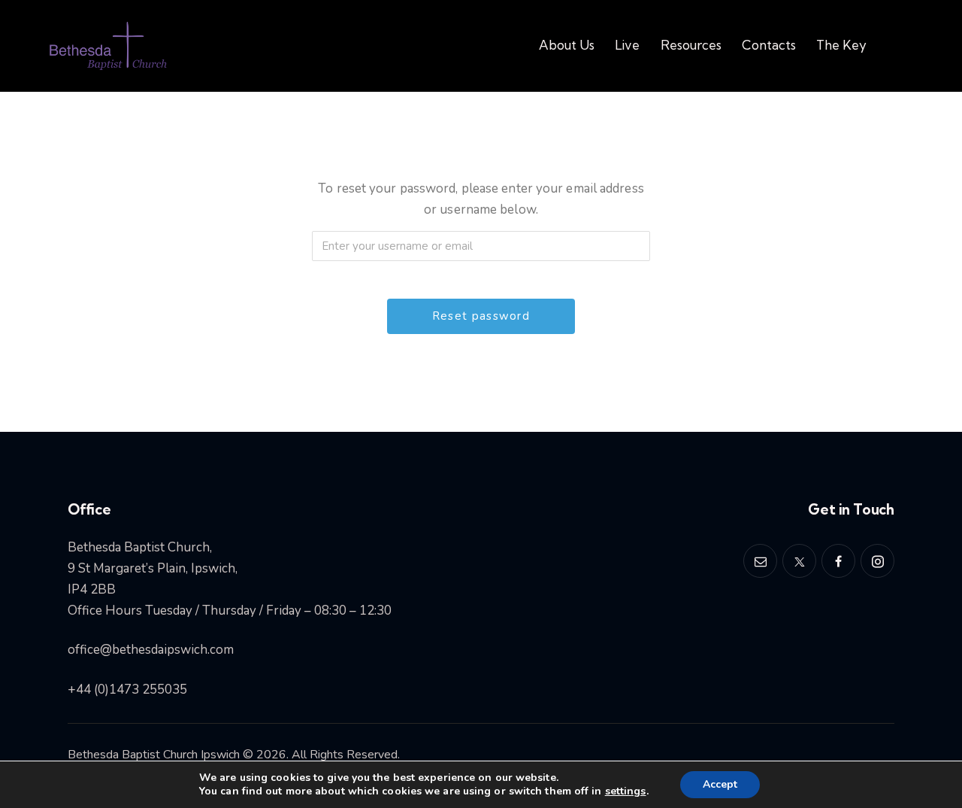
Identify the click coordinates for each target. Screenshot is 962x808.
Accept (720, 784)
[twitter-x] (799, 561)
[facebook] (838, 561)
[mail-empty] (760, 561)
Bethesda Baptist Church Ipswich (154, 754)
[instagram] (877, 561)
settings (625, 791)
